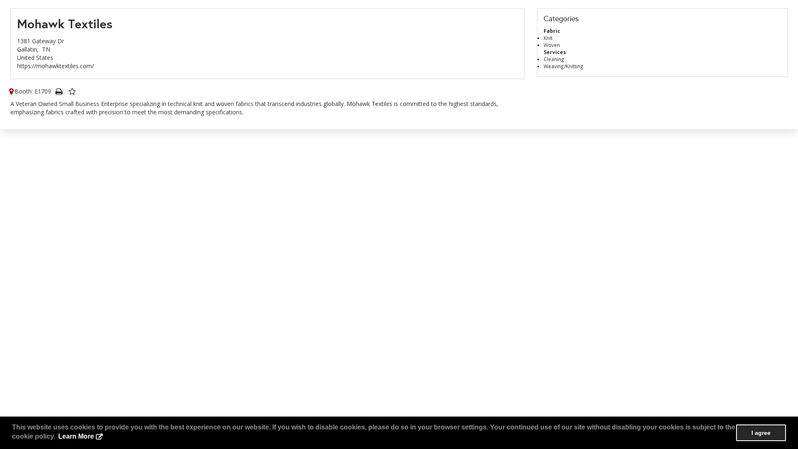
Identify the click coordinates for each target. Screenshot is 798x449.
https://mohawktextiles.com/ (55, 66)
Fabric (552, 30)
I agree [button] (761, 432)
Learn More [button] (76, 436)
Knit (548, 38)
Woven (552, 45)
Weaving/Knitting (564, 66)
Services (555, 52)
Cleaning (554, 59)
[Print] (58, 91)
